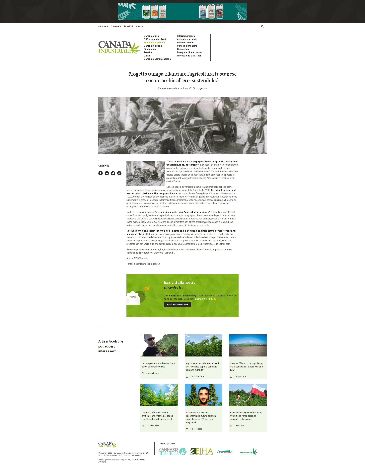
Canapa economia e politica (173, 88)
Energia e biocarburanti (189, 52)
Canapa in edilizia (153, 45)
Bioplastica (150, 49)
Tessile (148, 52)
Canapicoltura (151, 36)
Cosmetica (183, 49)
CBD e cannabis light (155, 39)
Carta (147, 55)
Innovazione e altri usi (189, 55)
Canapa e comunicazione (157, 59)
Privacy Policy (123, 455)
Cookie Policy (135, 455)
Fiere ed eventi (185, 42)
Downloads (116, 26)
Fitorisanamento (186, 36)
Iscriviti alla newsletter (177, 304)
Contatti (139, 26)
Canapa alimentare (187, 45)
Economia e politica (154, 42)
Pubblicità (128, 26)
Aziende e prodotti (187, 39)
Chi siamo (103, 26)
